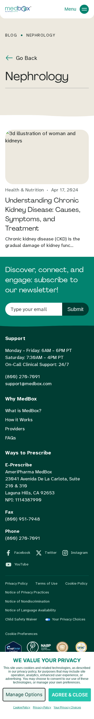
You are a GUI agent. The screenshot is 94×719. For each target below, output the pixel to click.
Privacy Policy (16, 583)
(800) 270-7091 (22, 377)
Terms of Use (46, 583)
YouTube (21, 564)
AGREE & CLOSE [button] (70, 694)
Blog (11, 35)
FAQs (10, 438)
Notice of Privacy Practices (27, 592)
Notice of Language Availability (30, 610)
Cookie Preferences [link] (21, 633)
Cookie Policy (76, 583)
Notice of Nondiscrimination (27, 601)
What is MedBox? (23, 410)
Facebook (22, 552)
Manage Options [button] (24, 694)
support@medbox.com (28, 384)
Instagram (79, 552)
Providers (15, 429)
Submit (75, 309)
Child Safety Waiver (21, 619)
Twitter (51, 552)
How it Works (19, 420)
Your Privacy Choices (68, 619)
